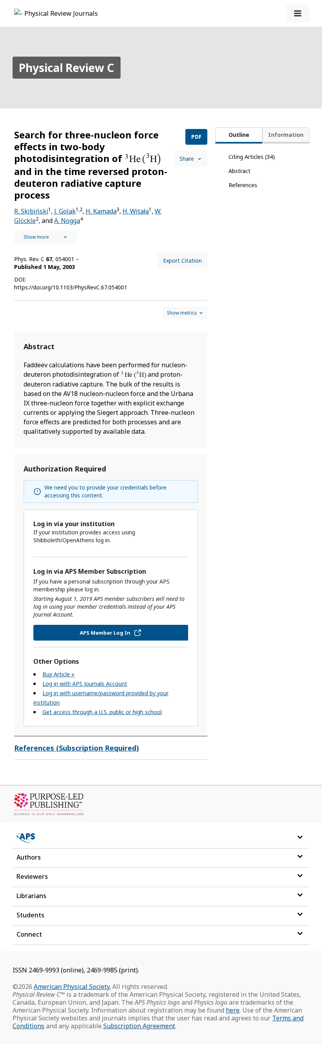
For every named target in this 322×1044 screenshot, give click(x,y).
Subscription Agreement (139, 1026)
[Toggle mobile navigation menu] (297, 13)
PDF (196, 136)
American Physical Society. (72, 986)
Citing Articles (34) (252, 156)
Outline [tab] (239, 134)
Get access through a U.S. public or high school (102, 712)
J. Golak (65, 211)
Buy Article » (58, 674)
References (243, 185)
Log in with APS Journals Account (84, 683)
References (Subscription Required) (76, 748)
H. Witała (136, 211)
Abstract (240, 171)
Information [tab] (286, 134)
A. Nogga (67, 220)
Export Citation (182, 260)
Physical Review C (66, 67)
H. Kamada (101, 211)
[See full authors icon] (45, 237)
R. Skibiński (31, 211)
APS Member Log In (105, 632)
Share (186, 158)
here (233, 1010)
